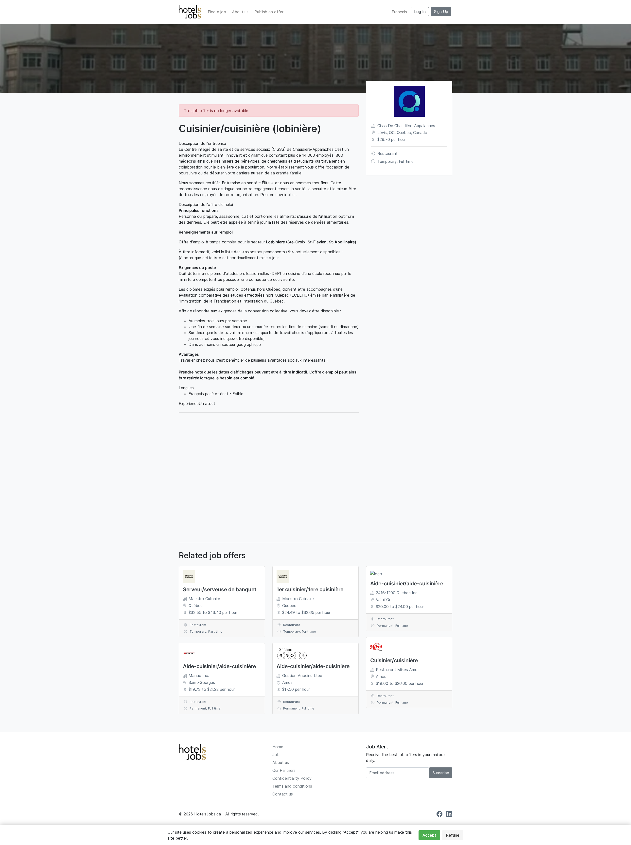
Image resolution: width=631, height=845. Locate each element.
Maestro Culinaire (204, 598)
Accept (429, 835)
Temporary (387, 161)
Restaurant (387, 153)
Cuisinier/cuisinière (394, 660)
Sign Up (441, 11)
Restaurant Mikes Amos (398, 669)
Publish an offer (268, 11)
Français (399, 11)
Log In (420, 11)
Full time (406, 161)
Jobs (276, 754)
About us (240, 11)
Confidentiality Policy (292, 778)
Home (277, 746)
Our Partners (284, 770)
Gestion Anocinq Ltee (302, 675)
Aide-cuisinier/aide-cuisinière (219, 666)
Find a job (217, 11)
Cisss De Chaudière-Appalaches (406, 125)
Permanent (198, 708)
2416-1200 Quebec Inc (397, 592)
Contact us (282, 794)
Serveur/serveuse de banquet (219, 589)
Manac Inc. (199, 675)
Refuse (452, 835)
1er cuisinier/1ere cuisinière (310, 589)
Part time (215, 631)
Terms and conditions (292, 786)
